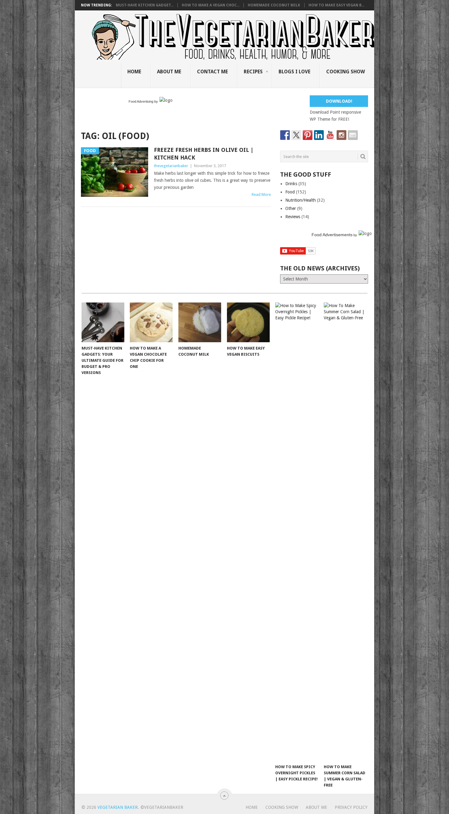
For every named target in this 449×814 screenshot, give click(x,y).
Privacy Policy (351, 807)
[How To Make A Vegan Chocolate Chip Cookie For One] (151, 322)
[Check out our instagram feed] (341, 135)
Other (290, 208)
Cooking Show (345, 72)
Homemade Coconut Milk (274, 5)
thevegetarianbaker (171, 165)
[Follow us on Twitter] (296, 135)
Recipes (253, 72)
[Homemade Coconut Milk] (199, 322)
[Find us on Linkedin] (319, 135)
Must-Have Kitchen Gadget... (144, 5)
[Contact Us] (353, 135)
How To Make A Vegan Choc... (210, 5)
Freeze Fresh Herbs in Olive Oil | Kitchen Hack (204, 154)
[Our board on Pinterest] (307, 135)
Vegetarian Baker (117, 807)
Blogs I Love (294, 72)
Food (290, 191)
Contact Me (212, 72)
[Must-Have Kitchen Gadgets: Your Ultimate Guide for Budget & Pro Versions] (103, 322)
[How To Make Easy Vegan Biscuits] (248, 322)
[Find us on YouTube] (330, 135)
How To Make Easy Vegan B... (336, 5)
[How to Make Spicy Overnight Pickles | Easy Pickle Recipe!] (296, 531)
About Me (169, 72)
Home (134, 72)
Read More (261, 194)
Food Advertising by (143, 101)
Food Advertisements (332, 234)
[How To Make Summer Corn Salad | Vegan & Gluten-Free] (345, 531)
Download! (339, 101)
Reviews (292, 216)
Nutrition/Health (300, 200)
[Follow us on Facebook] (285, 135)
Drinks (291, 183)
